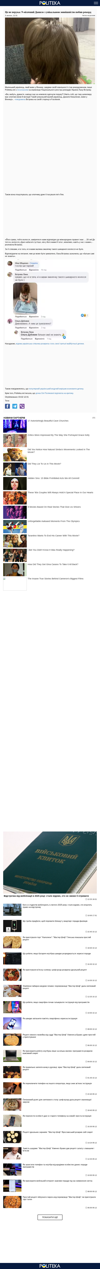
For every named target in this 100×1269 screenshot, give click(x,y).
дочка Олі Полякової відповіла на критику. (55, 393)
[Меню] (96, 3)
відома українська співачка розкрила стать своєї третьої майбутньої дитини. (50, 344)
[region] (50, 216)
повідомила (20, 99)
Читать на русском (88, 15)
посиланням (22, 90)
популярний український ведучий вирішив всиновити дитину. (56, 389)
